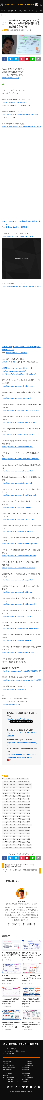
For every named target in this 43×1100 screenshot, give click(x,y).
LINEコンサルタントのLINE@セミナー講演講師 (17, 848)
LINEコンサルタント (9, 362)
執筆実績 (5, 1075)
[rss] (35, 1087)
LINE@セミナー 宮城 (9, 796)
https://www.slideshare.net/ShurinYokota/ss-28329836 (21, 127)
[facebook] (12, 924)
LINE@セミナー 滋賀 (9, 822)
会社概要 (5, 1063)
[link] (8, 924)
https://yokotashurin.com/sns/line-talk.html (17, 507)
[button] (4, 59)
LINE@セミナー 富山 (9, 799)
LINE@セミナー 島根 (23, 807)
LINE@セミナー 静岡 (23, 839)
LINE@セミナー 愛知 (23, 813)
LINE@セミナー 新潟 (9, 816)
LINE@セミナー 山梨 (23, 802)
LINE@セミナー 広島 (9, 810)
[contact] (38, 1087)
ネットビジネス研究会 (27, 1077)
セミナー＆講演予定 (27, 1063)
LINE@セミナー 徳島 (23, 810)
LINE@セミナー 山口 (23, 799)
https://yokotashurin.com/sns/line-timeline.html (18, 519)
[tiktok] (23, 924)
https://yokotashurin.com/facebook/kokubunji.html (20, 114)
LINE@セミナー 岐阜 (9, 804)
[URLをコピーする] (38, 59)
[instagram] (19, 924)
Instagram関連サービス (9, 1067)
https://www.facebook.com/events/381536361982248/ (21, 671)
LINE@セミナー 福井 (9, 827)
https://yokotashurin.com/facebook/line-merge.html (20, 628)
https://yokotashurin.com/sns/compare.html (17, 398)
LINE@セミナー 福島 (9, 830)
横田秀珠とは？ (7, 1061)
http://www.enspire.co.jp (10, 78)
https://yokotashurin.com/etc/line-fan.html (17, 483)
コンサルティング (26, 1075)
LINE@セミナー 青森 (9, 839)
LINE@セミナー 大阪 (9, 793)
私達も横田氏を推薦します (10, 1077)
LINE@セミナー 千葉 (9, 787)
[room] (27, 924)
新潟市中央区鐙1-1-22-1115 (17, 1051)
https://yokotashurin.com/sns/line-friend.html (18, 592)
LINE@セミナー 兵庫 (9, 784)
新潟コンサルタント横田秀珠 (16, 227)
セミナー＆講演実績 (27, 1061)
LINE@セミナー (9, 779)
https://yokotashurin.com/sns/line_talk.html (17, 531)
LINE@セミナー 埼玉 (9, 790)
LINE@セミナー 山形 (9, 802)
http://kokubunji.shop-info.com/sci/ (14, 102)
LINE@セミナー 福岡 (23, 827)
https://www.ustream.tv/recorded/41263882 (17, 236)
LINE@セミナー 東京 (23, 816)
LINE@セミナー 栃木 (9, 819)
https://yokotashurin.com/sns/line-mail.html (17, 447)
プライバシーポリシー (8, 1065)
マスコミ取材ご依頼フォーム (10, 1079)
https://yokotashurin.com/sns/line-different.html (19, 495)
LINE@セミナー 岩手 (9, 807)
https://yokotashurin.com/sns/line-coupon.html (18, 568)
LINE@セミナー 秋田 (23, 830)
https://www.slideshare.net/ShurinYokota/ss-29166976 (21, 680)
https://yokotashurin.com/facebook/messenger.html (20, 459)
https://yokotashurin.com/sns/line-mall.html (17, 640)
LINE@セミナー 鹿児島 (24, 845)
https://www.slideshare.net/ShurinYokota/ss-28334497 (21, 286)
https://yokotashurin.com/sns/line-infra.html (17, 386)
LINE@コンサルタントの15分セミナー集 (17, 368)
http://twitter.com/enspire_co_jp (19, 719)
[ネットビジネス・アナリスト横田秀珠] (21, 4)
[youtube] (34, 924)
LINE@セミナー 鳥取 (9, 845)
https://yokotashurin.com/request (14, 689)
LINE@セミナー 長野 (23, 836)
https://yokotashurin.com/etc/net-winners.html (18, 434)
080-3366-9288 (10, 1053)
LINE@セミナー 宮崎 (23, 796)
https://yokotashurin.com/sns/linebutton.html (18, 653)
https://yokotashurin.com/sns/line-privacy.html (18, 422)
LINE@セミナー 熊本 (23, 822)
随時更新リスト (26, 1073)
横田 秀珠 (21, 901)
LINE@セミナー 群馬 (9, 833)
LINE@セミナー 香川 (9, 842)
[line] (23, 1087)
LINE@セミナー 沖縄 (23, 819)
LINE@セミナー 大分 (23, 790)
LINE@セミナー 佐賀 (23, 781)
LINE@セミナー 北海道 (24, 784)
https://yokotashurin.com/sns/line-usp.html (17, 471)
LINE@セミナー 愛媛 (9, 813)
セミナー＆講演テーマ (27, 1065)
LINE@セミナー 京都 (9, 781)
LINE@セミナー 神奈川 (24, 825)
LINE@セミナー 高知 (23, 842)
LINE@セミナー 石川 (9, 825)
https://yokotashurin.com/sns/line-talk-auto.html (19, 556)
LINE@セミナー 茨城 (23, 833)
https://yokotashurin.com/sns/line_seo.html (17, 616)
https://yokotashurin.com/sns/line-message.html (19, 544)
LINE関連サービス (7, 1069)
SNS (6, 30)
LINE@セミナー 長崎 (9, 836)
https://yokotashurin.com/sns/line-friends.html (18, 604)
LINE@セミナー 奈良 (23, 793)
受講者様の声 (25, 1069)
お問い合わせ (25, 1081)
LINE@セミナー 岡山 (23, 804)
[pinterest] (30, 924)
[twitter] (15, 924)
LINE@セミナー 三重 (22, 779)
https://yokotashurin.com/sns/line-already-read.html (20, 410)
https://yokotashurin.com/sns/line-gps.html (17, 580)
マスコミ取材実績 (7, 1073)
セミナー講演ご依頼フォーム (10, 1081)
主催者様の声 (25, 1067)
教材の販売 (25, 1079)
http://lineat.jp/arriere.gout (11, 704)
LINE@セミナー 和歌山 (24, 787)
